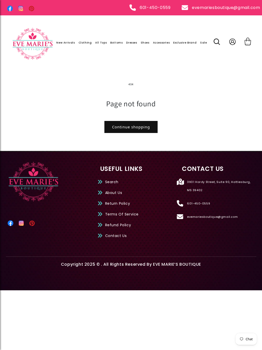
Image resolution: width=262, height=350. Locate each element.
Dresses (131, 43)
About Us (113, 192)
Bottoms (116, 43)
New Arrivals (65, 43)
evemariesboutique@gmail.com (226, 8)
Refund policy (118, 225)
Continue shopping (131, 126)
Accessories (161, 43)
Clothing (85, 43)
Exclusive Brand (184, 43)
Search (112, 181)
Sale (203, 43)
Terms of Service (122, 214)
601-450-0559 (155, 8)
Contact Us (116, 235)
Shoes (145, 43)
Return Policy (117, 203)
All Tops (101, 43)
